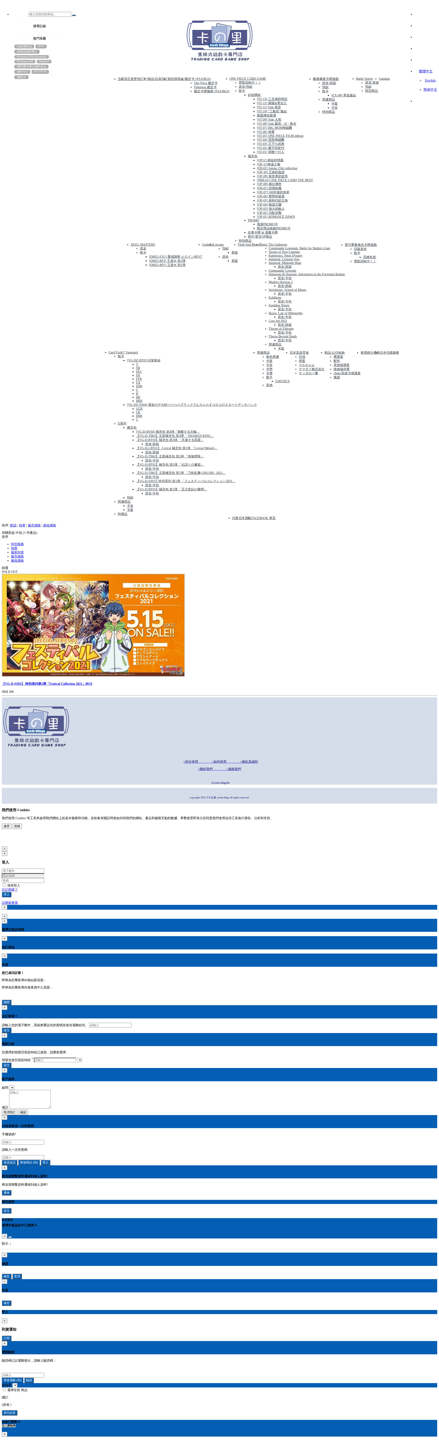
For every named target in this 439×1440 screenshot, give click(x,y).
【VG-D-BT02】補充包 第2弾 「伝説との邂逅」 (170, 464)
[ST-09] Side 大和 (269, 119)
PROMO (253, 220)
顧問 (5, 1087)
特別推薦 (17, 544)
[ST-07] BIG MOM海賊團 (274, 128)
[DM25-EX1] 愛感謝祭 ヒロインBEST (175, 256)
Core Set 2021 (278, 321)
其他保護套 (342, 365)
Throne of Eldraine (281, 328)
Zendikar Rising (279, 305)
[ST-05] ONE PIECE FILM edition (280, 136)
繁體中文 (426, 71)
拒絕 (17, 826)
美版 (234, 252)
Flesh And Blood (249, 244)
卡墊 (269, 369)
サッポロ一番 (308, 373)
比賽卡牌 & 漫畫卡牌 (263, 232)
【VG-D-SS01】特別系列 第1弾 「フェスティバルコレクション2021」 (186, 481)
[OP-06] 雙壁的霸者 (271, 196)
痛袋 (337, 377)
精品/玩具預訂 (158, 79)
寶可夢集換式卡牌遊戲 (361, 245)
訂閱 (7, 1338)
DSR (139, 386)
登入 (7, 894)
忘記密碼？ (10, 889)
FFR (139, 379)
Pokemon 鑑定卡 (205, 87)
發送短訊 (10, 1162)
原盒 (143, 248)
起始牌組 (254, 95)
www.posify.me (16, 841)
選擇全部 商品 (16, 1390)
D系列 (122, 423)
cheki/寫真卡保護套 (347, 373)
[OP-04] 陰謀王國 (269, 204)
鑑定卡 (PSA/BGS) (198, 79)
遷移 (7, 1192)
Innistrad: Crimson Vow (284, 259)
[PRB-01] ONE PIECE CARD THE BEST (285, 180)
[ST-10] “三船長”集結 (272, 111)
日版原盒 (360, 249)
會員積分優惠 (370, 352)
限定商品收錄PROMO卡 (274, 228)
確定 (7, 1276)
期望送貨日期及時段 (17, 1060)
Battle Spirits (364, 78)
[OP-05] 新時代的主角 (272, 200)
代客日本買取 (241, 518)
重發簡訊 (29, 1162)
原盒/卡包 (285, 278)
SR (138, 368)
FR (138, 375)
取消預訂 (10, 1112)
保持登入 (13, 885)
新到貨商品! (176, 79)
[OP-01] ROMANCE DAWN (276, 216)
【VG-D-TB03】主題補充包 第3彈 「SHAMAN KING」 (175, 436)
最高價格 (34, 525)
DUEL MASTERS (143, 244)
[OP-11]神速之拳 (268, 164)
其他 (269, 385)
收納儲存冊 (342, 369)
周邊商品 (328, 99)
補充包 (252, 156)
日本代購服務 (389, 352)
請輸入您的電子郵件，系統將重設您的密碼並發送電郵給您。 (45, 1025)
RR (138, 397)
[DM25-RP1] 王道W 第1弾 (167, 265)
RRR (139, 401)
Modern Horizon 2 (281, 282)
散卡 (242, 91)
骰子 (269, 377)
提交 (7, 1030)
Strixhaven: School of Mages (287, 290)
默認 (13, 525)
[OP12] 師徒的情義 (270, 160)
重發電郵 (12, 1380)
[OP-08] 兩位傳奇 (269, 184)
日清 (302, 357)
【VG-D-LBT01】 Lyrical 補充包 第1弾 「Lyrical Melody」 (177, 448)
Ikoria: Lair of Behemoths (285, 313)
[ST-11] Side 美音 (269, 107)
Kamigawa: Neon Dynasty (285, 255)
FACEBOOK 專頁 (263, 518)
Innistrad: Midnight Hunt (285, 263)
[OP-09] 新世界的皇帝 (272, 176)
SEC (139, 371)
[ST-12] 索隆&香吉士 (272, 103)
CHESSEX (282, 381)
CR (138, 412)
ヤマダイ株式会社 (311, 369)
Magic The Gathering (273, 244)
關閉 (7, 1002)
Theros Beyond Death (283, 336)
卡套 (334, 103)
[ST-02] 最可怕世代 (270, 148)
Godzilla (207, 244)
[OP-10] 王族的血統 (271, 172)
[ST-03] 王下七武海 (270, 144)
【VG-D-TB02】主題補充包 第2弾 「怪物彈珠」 (170, 456)
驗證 (29, 1380)
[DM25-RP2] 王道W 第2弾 (167, 261)
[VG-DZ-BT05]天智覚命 (144, 360)
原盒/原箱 (329, 83)
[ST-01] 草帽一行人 (270, 152)
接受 (7, 826)
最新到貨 (17, 552)
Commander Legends (282, 270)
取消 (17, 1276)
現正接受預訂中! (136, 79)
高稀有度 (369, 257)
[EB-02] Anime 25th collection (277, 168)
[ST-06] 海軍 (266, 132)
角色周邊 (272, 357)
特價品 (122, 514)
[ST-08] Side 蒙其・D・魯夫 (276, 123)
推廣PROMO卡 (267, 224)
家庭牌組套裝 (266, 115)
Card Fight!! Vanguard (123, 352)
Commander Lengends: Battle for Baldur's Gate (299, 248)
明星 (302, 361)
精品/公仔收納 (334, 352)
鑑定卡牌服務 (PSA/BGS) (212, 91)
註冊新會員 (10, 902)
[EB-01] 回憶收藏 (269, 188)
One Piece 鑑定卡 (206, 83)
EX (138, 382)
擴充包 (132, 427)
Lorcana (218, 244)
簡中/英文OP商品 (260, 236)
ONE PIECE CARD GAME (248, 78)
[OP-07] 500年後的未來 (273, 192)
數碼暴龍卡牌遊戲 (326, 79)
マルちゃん (307, 365)
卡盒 (334, 107)
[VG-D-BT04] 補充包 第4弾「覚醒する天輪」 (168, 431)
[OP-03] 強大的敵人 (271, 208)
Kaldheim (275, 297)
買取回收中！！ (250, 82)
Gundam (384, 78)
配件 (337, 361)
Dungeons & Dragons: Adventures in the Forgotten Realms (307, 274)
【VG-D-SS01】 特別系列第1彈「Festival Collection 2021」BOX (47, 683)
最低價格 (49, 525)
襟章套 (338, 357)
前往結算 (10, 1412)
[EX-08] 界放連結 (343, 95)
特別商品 (245, 240)
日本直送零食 (299, 352)
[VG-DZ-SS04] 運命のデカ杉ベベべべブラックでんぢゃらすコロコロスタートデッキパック (192, 404)
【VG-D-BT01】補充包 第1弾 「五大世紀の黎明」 (171, 489)
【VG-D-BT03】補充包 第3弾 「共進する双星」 (170, 440)
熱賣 (22, 525)
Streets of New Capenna (284, 252)
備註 (5, 1107)
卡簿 (269, 373)
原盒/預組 (245, 86)
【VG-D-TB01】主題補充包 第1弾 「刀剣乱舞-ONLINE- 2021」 (181, 473)
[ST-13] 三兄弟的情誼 (272, 99)
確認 (23, 1112)
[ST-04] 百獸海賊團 (270, 139)
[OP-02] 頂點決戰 (269, 213)
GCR (139, 408)
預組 (325, 87)
